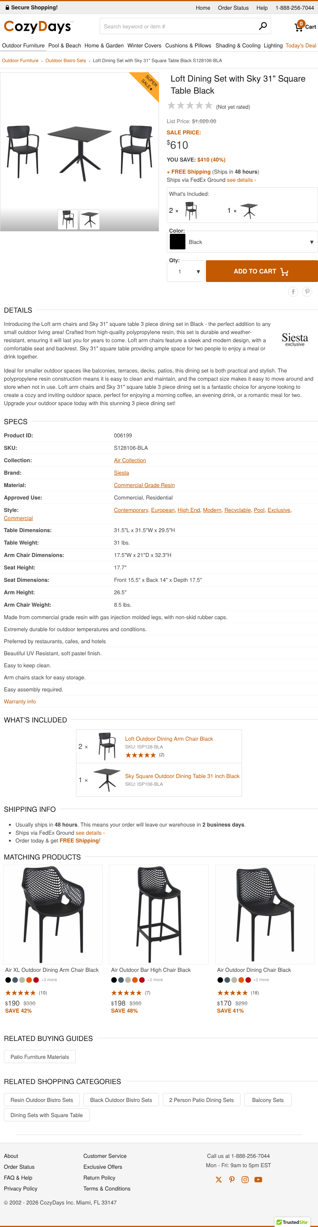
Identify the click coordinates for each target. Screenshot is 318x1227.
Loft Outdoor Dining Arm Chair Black (169, 738)
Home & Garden (104, 45)
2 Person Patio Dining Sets (201, 1099)
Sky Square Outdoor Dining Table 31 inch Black (182, 776)
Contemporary (131, 509)
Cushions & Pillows (188, 45)
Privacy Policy (21, 1188)
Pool (259, 509)
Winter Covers (144, 45)
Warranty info (20, 701)
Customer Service (104, 1155)
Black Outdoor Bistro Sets (121, 1099)
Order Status (233, 7)
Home (203, 7)
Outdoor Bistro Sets (65, 60)
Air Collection (130, 460)
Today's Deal (300, 45)
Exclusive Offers (102, 1166)
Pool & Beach (64, 45)
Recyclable (238, 509)
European (163, 509)
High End (189, 509)
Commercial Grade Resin (144, 485)
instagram (245, 1179)
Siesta (121, 472)
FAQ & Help (18, 1177)
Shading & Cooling (238, 45)
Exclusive (279, 509)
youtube (258, 1179)
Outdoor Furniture (23, 45)
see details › (241, 179)
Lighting (273, 45)
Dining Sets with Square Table (46, 1115)
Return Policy (99, 1177)
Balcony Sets (267, 1099)
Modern (212, 509)
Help (262, 7)
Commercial (18, 518)
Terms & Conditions (107, 1188)
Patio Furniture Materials (39, 1056)
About (11, 1155)
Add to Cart (256, 270)
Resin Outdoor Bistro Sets (41, 1099)
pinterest (232, 1179)
